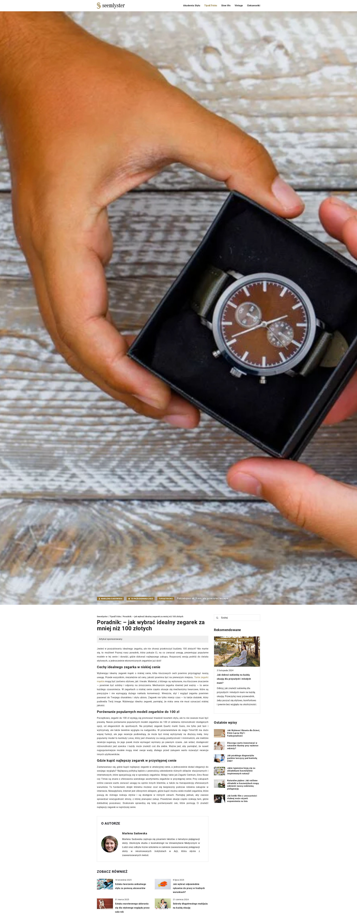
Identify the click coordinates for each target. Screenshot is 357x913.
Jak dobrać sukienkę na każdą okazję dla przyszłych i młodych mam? (234, 679)
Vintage (239, 5)
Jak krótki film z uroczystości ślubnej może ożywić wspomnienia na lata (242, 798)
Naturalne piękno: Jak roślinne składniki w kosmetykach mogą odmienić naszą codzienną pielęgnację (243, 784)
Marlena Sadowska (111, 599)
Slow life (226, 5)
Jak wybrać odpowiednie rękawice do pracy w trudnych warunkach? (189, 888)
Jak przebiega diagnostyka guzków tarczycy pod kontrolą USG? (242, 758)
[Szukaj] (217, 618)
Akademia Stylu (191, 5)
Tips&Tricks (210, 5)
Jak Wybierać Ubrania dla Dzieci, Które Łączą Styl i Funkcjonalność (243, 733)
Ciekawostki (253, 5)
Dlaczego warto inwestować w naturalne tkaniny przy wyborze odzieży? (242, 746)
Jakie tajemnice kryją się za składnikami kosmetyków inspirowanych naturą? (241, 771)
